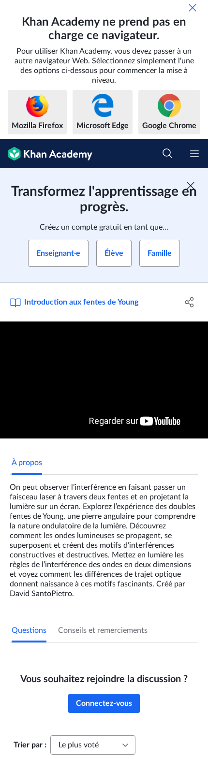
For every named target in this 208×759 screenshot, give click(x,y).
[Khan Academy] (46, 154)
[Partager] (189, 302)
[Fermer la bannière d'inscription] (190, 185)
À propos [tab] (27, 463)
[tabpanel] (104, 536)
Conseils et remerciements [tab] (103, 630)
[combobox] (92, 745)
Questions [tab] (29, 630)
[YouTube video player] (104, 379)
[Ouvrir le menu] (194, 154)
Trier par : (30, 745)
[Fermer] (192, 7)
